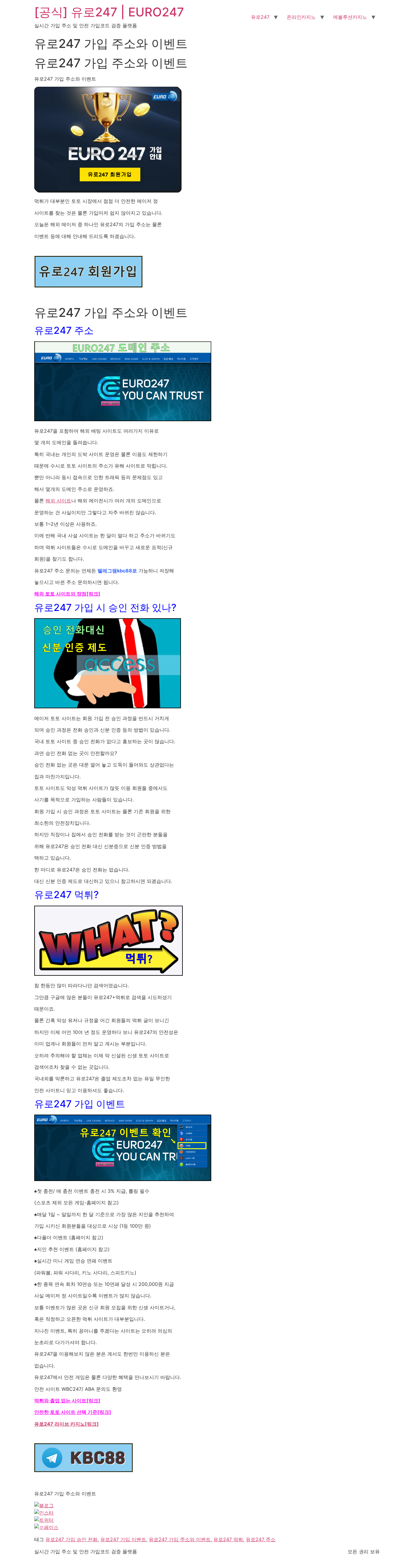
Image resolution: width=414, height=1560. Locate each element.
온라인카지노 (301, 17)
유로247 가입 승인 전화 (71, 1539)
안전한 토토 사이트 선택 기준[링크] (72, 1412)
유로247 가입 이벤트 (123, 1539)
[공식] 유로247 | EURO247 (109, 12)
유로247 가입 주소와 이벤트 (180, 1539)
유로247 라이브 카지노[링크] (66, 1424)
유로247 (260, 17)
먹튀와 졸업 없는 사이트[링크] (67, 1400)
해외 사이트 (58, 501)
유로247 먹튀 (228, 1539)
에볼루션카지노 (350, 17)
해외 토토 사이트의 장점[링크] (67, 594)
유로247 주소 (260, 1539)
